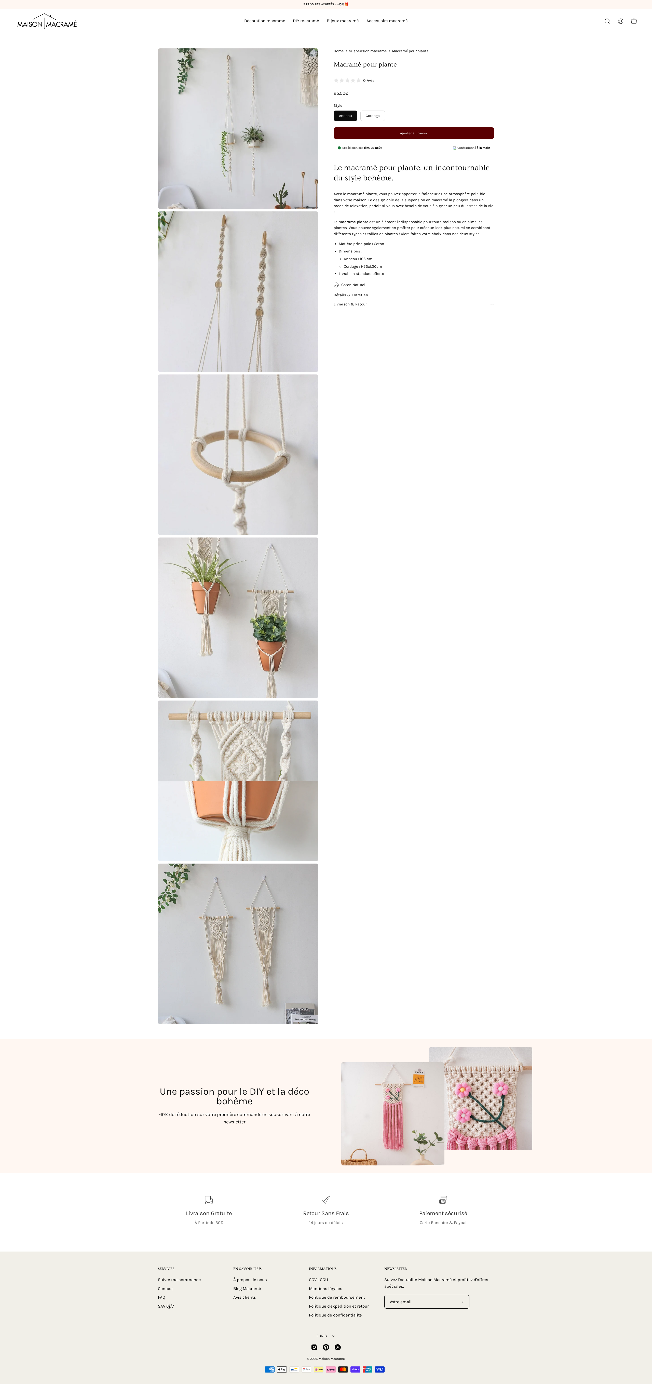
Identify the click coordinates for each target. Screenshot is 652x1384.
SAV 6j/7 (166, 1306)
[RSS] (338, 1347)
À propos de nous (250, 1279)
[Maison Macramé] (47, 21)
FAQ (161, 1297)
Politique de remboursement (337, 1297)
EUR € (322, 1336)
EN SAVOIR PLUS (247, 1269)
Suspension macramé (368, 51)
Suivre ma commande (179, 1279)
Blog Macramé (247, 1288)
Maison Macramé (332, 1359)
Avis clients (244, 1297)
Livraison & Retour (350, 304)
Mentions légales (325, 1288)
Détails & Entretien (351, 295)
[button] (607, 21)
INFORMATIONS (322, 1269)
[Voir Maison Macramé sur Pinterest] (326, 1347)
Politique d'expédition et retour (339, 1306)
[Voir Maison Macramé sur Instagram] (314, 1347)
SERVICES (166, 1269)
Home (339, 51)
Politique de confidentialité (335, 1314)
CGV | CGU (318, 1279)
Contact (165, 1288)
